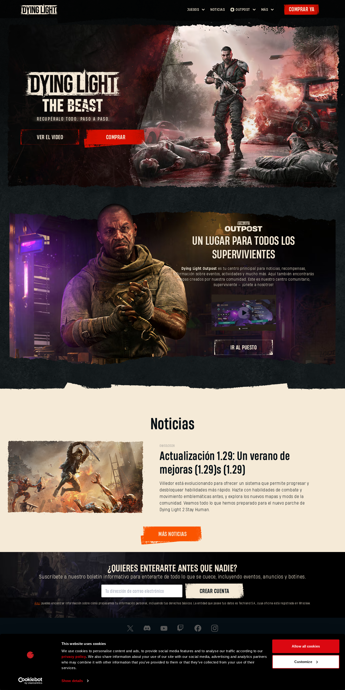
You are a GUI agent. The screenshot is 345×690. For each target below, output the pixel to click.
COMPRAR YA (301, 9)
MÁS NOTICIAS (172, 534)
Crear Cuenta (214, 591)
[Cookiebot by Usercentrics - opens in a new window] (30, 680)
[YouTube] (164, 628)
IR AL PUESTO (243, 348)
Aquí (37, 603)
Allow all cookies (306, 646)
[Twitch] (180, 628)
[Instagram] (214, 628)
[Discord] (147, 628)
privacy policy (73, 657)
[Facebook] (197, 628)
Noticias (217, 10)
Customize (303, 661)
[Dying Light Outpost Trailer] (243, 313)
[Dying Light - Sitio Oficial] (39, 13)
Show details (72, 681)
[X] (130, 628)
